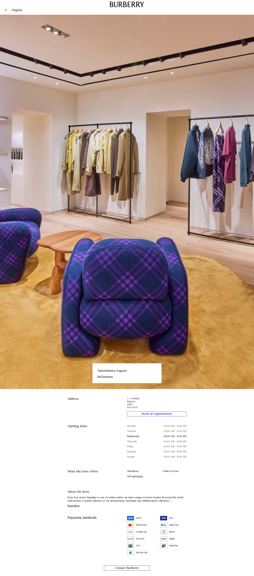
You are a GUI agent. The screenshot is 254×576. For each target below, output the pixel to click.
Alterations (133, 471)
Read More (74, 505)
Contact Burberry (127, 568)
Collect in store (170, 471)
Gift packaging (135, 476)
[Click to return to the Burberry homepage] (127, 4)
